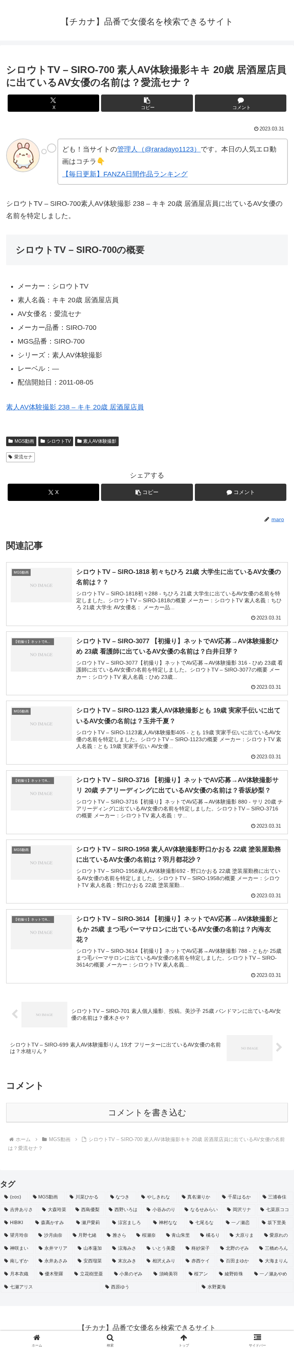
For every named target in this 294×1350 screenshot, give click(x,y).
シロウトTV (59, 441)
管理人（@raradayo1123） (159, 149)
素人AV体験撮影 (99, 441)
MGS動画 (24, 441)
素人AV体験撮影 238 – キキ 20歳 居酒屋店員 (75, 407)
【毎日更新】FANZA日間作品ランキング (125, 174)
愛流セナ (23, 457)
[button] (147, 103)
